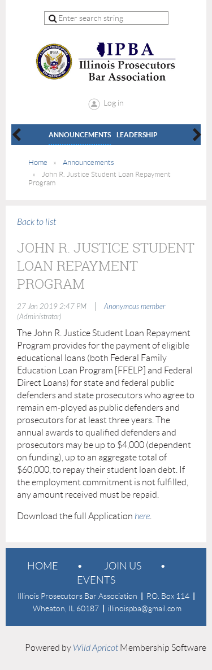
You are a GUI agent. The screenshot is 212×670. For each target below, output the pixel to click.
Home (37, 162)
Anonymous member (134, 306)
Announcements (88, 162)
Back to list (36, 222)
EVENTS (96, 580)
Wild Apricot (95, 648)
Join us (122, 566)
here (142, 516)
